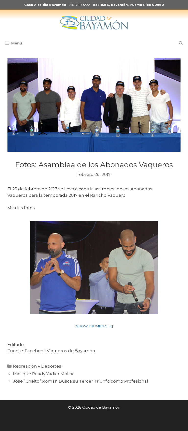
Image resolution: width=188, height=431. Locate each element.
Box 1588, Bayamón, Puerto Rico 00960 (128, 5)
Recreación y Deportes (37, 366)
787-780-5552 (79, 5)
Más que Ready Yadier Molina (44, 373)
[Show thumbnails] (94, 326)
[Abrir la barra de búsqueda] (181, 43)
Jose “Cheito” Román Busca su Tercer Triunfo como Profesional (80, 381)
